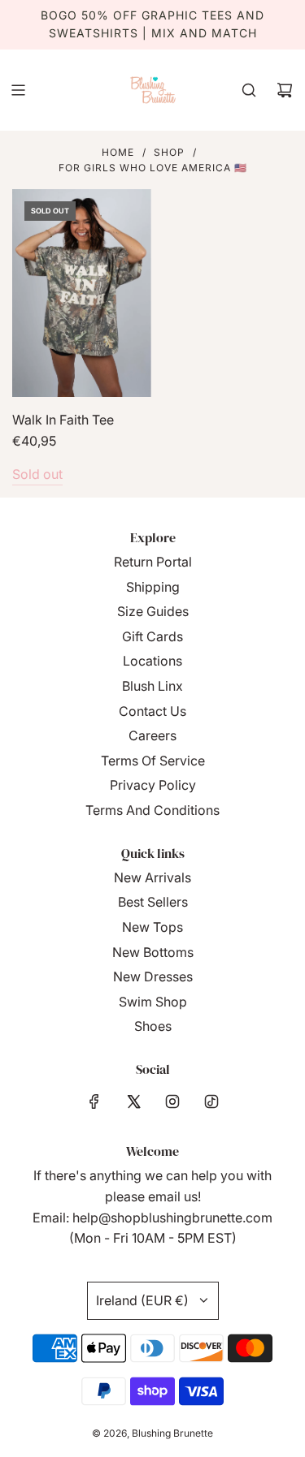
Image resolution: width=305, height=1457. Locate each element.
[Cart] (285, 90)
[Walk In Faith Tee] (81, 293)
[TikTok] (211, 1101)
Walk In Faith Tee (63, 420)
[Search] (249, 90)
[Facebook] (94, 1101)
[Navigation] (18, 90)
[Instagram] (172, 1101)
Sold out (37, 474)
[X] (133, 1101)
